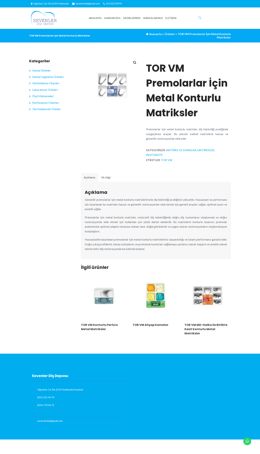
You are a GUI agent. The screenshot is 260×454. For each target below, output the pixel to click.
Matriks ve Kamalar (181, 150)
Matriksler (205, 150)
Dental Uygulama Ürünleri (48, 76)
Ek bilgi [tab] (106, 177)
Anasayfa (95, 18)
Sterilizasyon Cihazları (45, 102)
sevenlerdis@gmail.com (88, 3)
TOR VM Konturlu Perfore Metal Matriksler (99, 327)
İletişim (170, 18)
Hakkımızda (112, 18)
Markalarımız (153, 18)
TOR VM (166, 160)
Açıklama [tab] (89, 177)
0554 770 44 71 (45, 405)
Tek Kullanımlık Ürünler (46, 109)
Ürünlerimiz (132, 18)
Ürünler (170, 34)
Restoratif (154, 155)
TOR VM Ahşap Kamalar (150, 325)
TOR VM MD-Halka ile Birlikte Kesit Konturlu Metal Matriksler (205, 329)
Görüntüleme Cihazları (45, 83)
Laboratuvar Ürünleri (45, 89)
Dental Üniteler (41, 70)
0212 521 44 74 (45, 397)
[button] (135, 62)
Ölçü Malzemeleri (43, 96)
